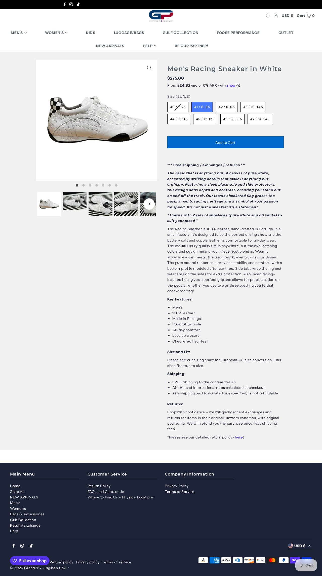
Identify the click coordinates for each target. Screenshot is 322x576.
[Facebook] (65, 4)
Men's (15, 502)
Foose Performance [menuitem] (238, 32)
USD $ (287, 15)
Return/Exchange (25, 525)
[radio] (177, 107)
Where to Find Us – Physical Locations (121, 497)
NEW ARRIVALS (24, 497)
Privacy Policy (177, 486)
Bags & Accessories (27, 514)
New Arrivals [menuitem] (110, 46)
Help (14, 531)
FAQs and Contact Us (106, 491)
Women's (18, 508)
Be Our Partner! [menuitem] (191, 46)
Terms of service (116, 562)
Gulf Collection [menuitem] (180, 32)
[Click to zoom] (149, 68)
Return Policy (99, 486)
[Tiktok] (78, 4)
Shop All (17, 491)
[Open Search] (268, 16)
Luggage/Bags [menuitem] (129, 32)
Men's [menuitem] (17, 32)
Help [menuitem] (148, 46)
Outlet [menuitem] (286, 32)
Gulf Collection (23, 520)
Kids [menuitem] (90, 32)
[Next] (149, 204)
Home (15, 486)
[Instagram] (71, 4)
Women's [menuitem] (54, 32)
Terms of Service (179, 491)
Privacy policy (88, 562)
